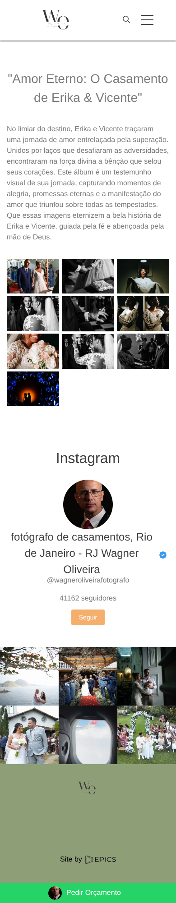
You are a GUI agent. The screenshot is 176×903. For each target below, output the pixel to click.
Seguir (88, 617)
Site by (72, 859)
